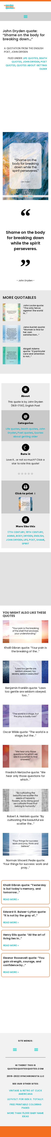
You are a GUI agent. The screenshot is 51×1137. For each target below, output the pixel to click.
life (26, 539)
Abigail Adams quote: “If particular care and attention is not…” (34, 352)
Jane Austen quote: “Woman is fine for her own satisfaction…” (34, 331)
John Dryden (31, 61)
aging (11, 536)
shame (40, 539)
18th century (34, 532)
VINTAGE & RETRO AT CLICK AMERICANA (25, 1092)
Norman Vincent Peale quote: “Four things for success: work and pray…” (25, 864)
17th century (16, 532)
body (19, 536)
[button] (25, 17)
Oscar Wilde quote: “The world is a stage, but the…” (25, 733)
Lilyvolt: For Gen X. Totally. (25, 1099)
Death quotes (29, 428)
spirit (25, 543)
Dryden (28, 536)
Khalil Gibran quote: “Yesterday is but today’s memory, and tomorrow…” (24, 888)
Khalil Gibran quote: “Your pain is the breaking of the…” (25, 649)
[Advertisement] (25, 102)
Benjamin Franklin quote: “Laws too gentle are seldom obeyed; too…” (25, 691)
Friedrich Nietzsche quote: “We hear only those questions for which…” (25, 776)
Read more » (11, 899)
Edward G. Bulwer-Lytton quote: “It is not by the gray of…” (24, 913)
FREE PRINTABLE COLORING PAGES (25, 1106)
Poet (32, 539)
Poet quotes (25, 432)
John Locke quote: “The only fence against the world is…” (33, 309)
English (39, 536)
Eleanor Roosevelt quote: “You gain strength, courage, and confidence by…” (23, 961)
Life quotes (30, 58)
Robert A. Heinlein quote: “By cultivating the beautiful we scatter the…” (25, 820)
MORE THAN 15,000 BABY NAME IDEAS (25, 1114)
